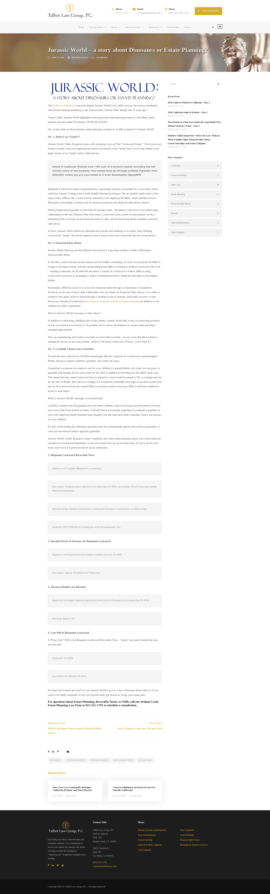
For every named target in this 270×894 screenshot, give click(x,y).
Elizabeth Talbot (135, 796)
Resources (154, 27)
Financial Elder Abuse (190, 840)
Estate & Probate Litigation (150, 845)
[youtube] (63, 865)
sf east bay (145, 760)
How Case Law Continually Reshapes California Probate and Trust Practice (72, 789)
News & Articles (133, 27)
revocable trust (123, 760)
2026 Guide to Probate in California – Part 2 (189, 102)
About (114, 27)
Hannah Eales (71, 796)
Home (81, 27)
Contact (187, 27)
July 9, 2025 (57, 796)
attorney (55, 760)
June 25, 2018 (58, 57)
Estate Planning (187, 835)
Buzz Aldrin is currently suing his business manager (111, 301)
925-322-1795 (122, 13)
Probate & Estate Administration (152, 830)
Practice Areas (96, 27)
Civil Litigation (144, 850)
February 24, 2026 (177, 129)
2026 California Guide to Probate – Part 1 (188, 112)
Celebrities (102, 57)
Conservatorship (145, 840)
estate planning (76, 760)
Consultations (210, 11)
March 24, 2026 (176, 106)
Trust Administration (147, 835)
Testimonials (173, 27)
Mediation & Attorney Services (194, 845)
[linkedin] (53, 865)
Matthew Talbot (80, 57)
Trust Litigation (187, 830)
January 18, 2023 (119, 796)
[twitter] (58, 865)
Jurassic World (100, 760)
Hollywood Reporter (64, 105)
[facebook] (48, 865)
